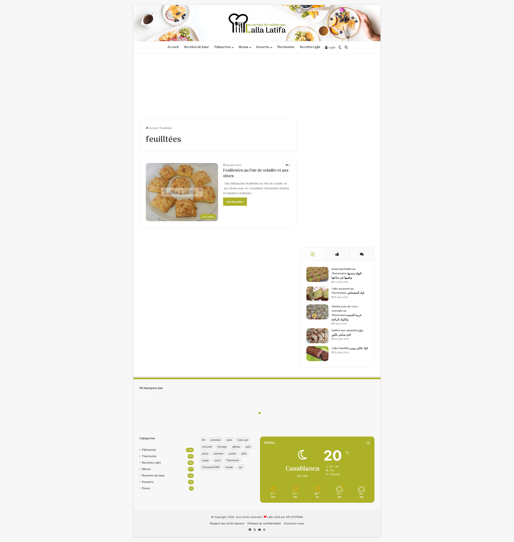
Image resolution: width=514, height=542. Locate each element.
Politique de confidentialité (264, 523)
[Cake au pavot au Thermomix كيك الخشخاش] (317, 294)
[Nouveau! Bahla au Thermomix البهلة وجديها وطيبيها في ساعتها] (317, 274)
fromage (222, 446)
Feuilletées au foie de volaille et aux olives (256, 173)
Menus (243, 47)
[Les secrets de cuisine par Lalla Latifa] (257, 23)
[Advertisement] (257, 86)
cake (229, 439)
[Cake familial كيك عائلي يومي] (317, 353)
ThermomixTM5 (210, 467)
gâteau (236, 446)
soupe (205, 460)
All (203, 439)
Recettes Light (310, 47)
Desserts (262, 47)
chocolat (207, 446)
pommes (218, 453)
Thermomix (285, 47)
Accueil (173, 47)
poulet (232, 453)
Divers (146, 488)
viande (229, 467)
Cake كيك (243, 439)
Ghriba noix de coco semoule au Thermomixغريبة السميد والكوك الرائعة (346, 313)
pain (248, 446)
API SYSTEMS (294, 517)
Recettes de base (196, 47)
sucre (217, 460)
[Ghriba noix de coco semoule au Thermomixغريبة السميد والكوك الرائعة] (317, 311)
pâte (244, 453)
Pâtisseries (222, 47)
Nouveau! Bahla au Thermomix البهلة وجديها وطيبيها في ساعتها (346, 273)
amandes (215, 439)
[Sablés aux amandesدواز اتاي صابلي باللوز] (317, 335)
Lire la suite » (235, 201)
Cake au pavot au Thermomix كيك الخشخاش (347, 291)
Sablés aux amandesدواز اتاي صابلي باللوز (347, 332)
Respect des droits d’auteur (227, 523)
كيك (240, 467)
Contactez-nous (294, 523)
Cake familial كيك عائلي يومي (349, 348)
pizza (205, 453)
